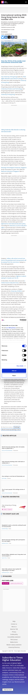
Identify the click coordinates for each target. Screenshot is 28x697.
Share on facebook (12, 37)
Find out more (8, 689)
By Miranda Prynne (5, 572)
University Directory (14, 647)
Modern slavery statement (14, 645)
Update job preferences (16, 583)
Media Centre (14, 642)
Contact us (14, 624)
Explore (10, 509)
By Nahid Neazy (5, 528)
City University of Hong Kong (9, 77)
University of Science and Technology (11, 89)
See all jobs (5, 583)
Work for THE (14, 629)
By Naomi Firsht (5, 543)
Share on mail (15, 37)
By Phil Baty (4, 478)
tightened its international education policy (13, 224)
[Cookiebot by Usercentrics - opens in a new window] (20, 320)
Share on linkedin (5, 37)
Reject (14, 375)
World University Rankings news (11, 429)
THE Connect (14, 639)
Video (5, 509)
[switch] (24, 350)
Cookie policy (14, 634)
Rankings (16, 427)
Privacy (14, 632)
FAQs (14, 621)
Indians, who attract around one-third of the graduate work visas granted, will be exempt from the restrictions (13, 260)
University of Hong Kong (8, 94)
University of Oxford (16, 291)
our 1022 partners (11, 327)
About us (14, 626)
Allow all (14, 370)
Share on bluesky (2, 37)
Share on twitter (9, 37)
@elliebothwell (8, 34)
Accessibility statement (14, 637)
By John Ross (4, 557)
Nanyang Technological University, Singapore (14, 167)
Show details (20, 366)
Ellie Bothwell (4, 31)
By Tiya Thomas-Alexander (7, 450)
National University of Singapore (10, 171)
